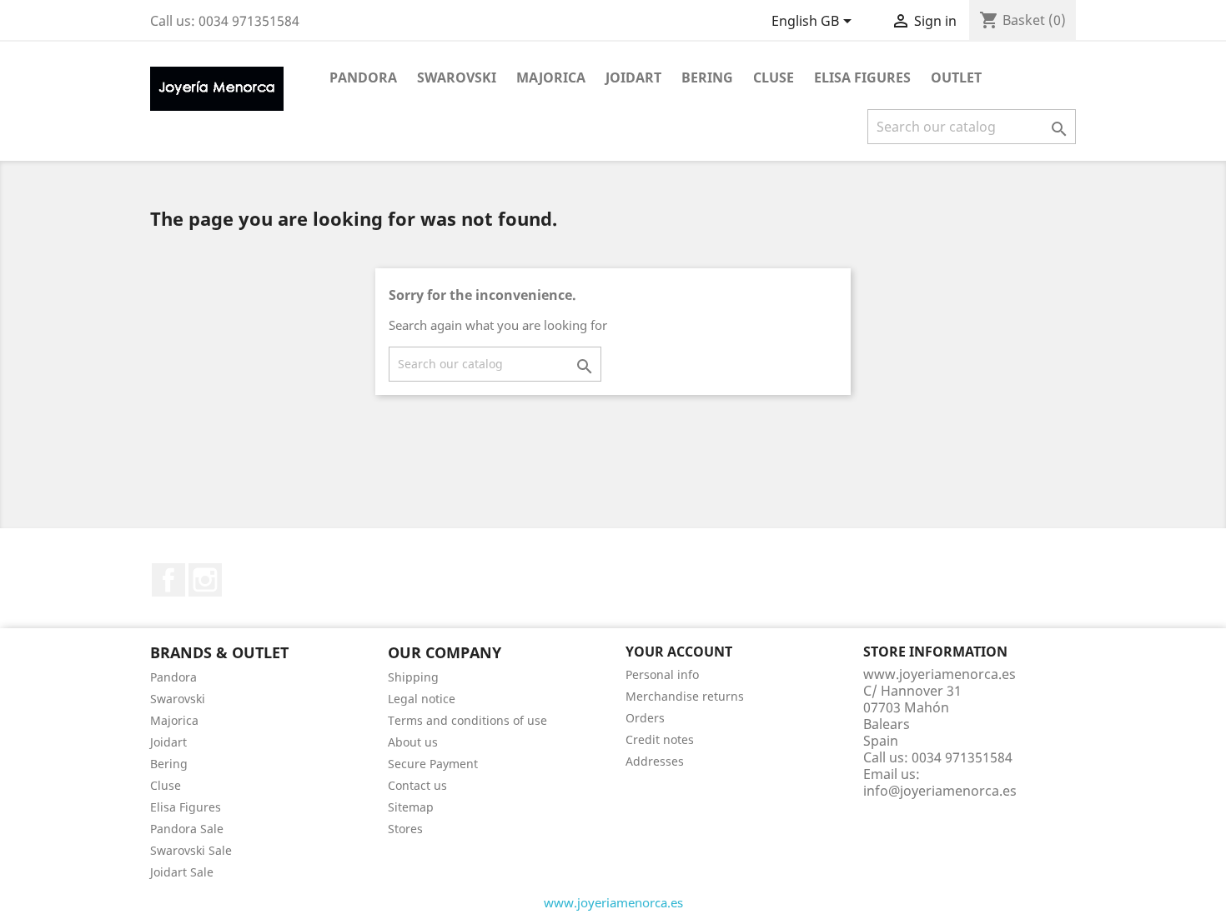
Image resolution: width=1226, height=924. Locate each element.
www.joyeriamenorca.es (613, 902)
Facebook (168, 580)
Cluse (773, 77)
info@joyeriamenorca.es (940, 791)
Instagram (205, 580)
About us (413, 742)
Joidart (633, 77)
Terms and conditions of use (467, 720)
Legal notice (421, 699)
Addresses (655, 761)
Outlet (956, 77)
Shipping (413, 677)
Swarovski (456, 77)
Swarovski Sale (191, 850)
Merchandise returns (685, 696)
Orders (645, 718)
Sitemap (411, 807)
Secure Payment (433, 764)
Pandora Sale (187, 829)
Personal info (662, 674)
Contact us (417, 785)
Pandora (363, 77)
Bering (707, 77)
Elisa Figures (862, 77)
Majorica (550, 77)
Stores (405, 829)
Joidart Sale (182, 872)
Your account (679, 651)
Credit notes (660, 739)
